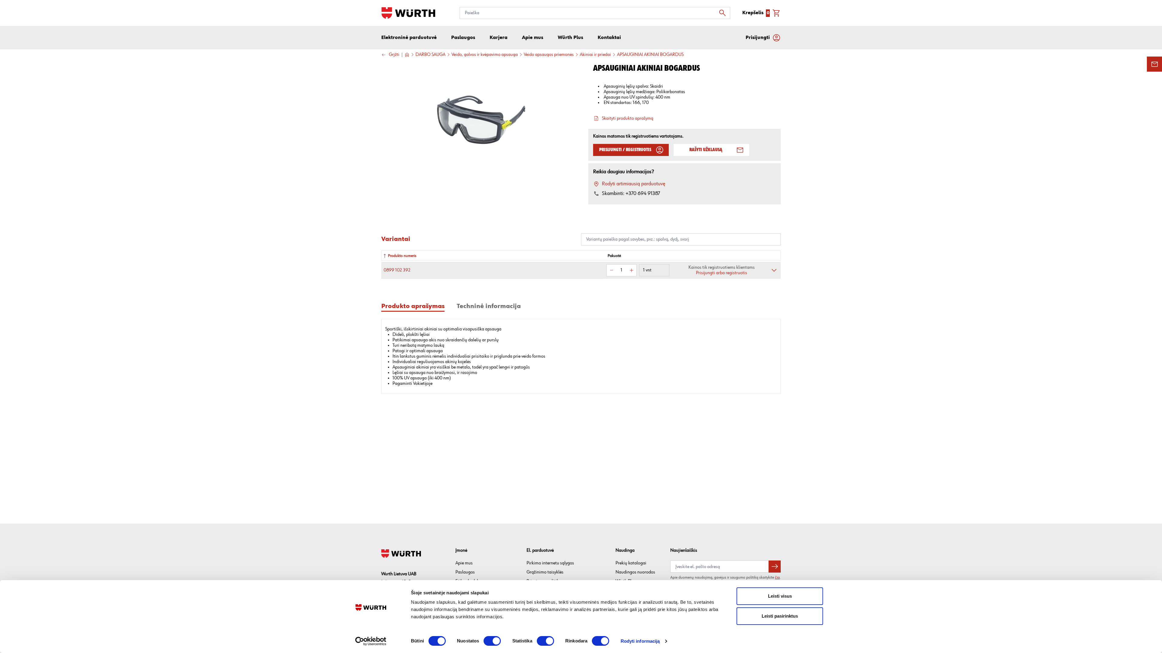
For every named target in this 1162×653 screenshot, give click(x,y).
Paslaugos (465, 572)
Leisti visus (780, 596)
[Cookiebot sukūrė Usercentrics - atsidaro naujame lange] (370, 641)
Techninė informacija (489, 306)
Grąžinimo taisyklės (545, 572)
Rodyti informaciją (640, 641)
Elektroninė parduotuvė (409, 37)
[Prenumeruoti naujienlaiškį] (775, 566)
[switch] (492, 641)
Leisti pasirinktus (780, 616)
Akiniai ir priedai (595, 55)
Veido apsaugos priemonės (549, 55)
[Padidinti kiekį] (631, 270)
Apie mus (464, 563)
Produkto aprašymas (413, 306)
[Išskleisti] (774, 270)
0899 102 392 (397, 270)
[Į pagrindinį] (408, 13)
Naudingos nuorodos (635, 572)
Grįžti (394, 55)
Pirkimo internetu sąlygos (550, 563)
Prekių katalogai (630, 563)
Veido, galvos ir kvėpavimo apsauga (484, 55)
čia (777, 577)
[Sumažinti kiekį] (611, 270)
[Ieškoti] (724, 13)
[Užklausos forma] (1154, 64)
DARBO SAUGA (430, 55)
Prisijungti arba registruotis (721, 272)
